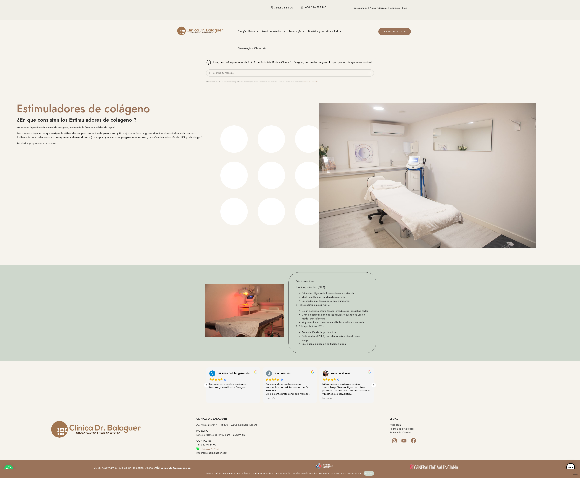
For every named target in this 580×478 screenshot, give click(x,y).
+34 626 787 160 (209, 449)
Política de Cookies (400, 432)
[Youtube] (404, 440)
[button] (373, 385)
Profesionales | (361, 8)
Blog (404, 8)
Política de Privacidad (402, 429)
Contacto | (396, 8)
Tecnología (295, 31)
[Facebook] (413, 440)
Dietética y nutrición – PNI (323, 31)
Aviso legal (395, 425)
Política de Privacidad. (311, 81)
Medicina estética (272, 31)
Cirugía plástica (246, 31)
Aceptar (369, 473)
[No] (575, 473)
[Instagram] (394, 440)
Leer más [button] (270, 398)
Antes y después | (380, 8)
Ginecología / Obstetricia (252, 48)
